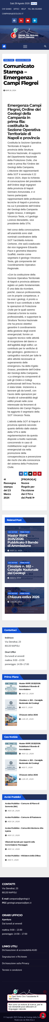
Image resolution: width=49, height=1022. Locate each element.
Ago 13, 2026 (14, 835)
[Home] (4, 46)
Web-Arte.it (30, 1020)
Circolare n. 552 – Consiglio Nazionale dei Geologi (22, 569)
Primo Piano (8, 60)
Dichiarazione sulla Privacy (15, 963)
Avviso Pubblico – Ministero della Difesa (23, 855)
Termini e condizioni (12, 970)
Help (23, 9)
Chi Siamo (6, 9)
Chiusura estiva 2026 (23, 597)
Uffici (16, 9)
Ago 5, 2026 (15, 578)
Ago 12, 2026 (16, 551)
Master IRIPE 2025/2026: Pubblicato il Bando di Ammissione (22, 541)
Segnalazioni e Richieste (14, 957)
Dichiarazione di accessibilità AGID (19, 950)
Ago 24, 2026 (14, 822)
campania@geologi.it (12, 14)
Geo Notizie (12, 532)
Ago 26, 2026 (14, 811)
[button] (45, 46)
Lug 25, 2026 (16, 602)
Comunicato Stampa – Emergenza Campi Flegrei (20, 74)
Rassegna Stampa (23, 60)
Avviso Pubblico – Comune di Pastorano (23, 817)
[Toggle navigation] (25, 46)
